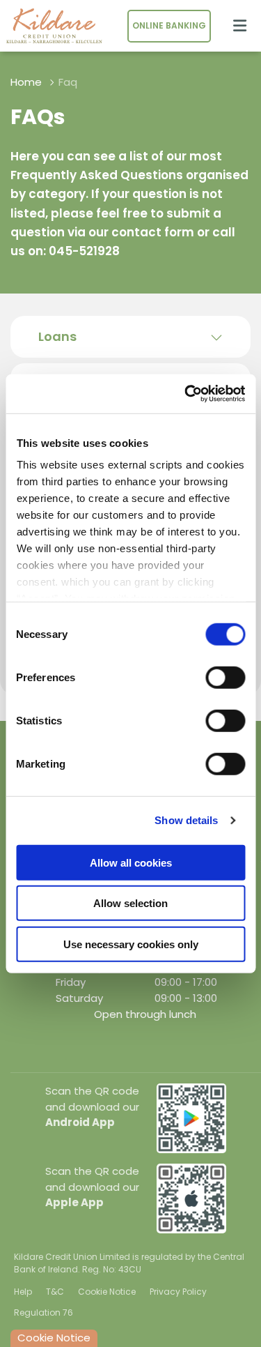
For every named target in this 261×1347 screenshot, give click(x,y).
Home (26, 82)
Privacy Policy (178, 1291)
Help (23, 1291)
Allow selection (130, 903)
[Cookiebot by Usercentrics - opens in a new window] (186, 394)
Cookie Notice (107, 1291)
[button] (130, 336)
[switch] (225, 677)
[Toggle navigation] (239, 25)
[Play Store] (191, 1117)
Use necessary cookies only (130, 944)
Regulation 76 (43, 1312)
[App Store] (191, 1197)
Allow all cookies (131, 862)
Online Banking (169, 25)
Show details (186, 820)
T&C (55, 1291)
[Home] (48, 26)
